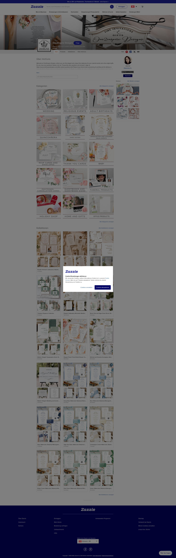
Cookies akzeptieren (102, 287)
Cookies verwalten (86, 287)
